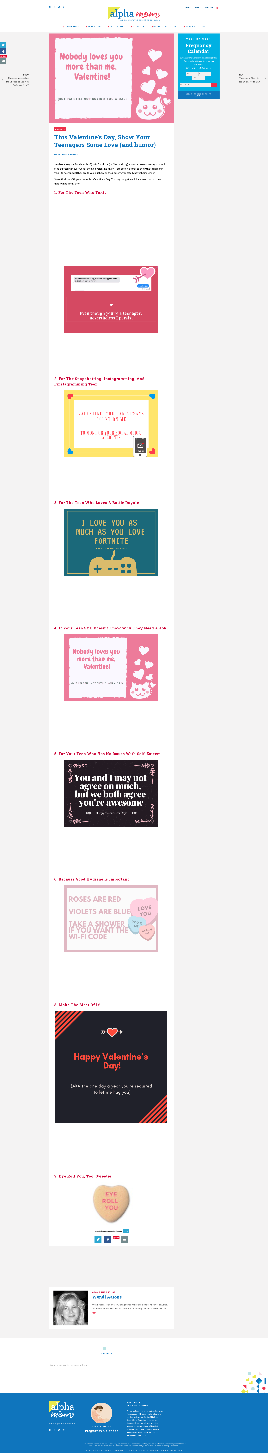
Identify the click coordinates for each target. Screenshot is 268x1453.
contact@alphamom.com (62, 1423)
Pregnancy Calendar (101, 1431)
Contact (209, 7)
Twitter (3, 45)
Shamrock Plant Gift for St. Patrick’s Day (250, 80)
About (188, 7)
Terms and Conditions (135, 1450)
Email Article (3, 61)
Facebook (3, 51)
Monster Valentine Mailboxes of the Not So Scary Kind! (17, 82)
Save (4, 56)
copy (126, 1231)
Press (198, 7)
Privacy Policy (154, 1450)
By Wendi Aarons (66, 154)
